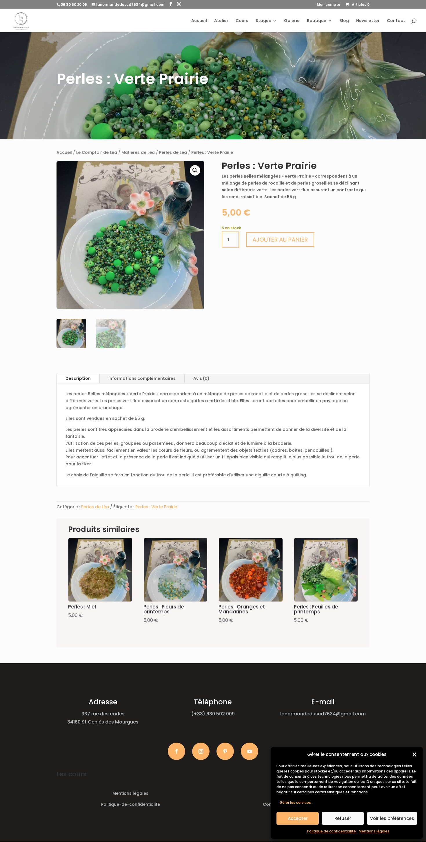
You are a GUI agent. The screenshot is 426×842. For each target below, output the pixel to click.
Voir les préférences (392, 818)
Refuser (342, 818)
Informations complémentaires (142, 378)
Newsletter (368, 21)
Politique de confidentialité (331, 831)
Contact (396, 21)
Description (78, 378)
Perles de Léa (173, 152)
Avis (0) (201, 378)
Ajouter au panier (280, 240)
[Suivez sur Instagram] (201, 751)
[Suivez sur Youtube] (249, 751)
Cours (242, 21)
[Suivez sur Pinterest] (225, 751)
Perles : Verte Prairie (156, 507)
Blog (344, 21)
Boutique (316, 21)
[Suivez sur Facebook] (176, 751)
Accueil (199, 21)
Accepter (298, 818)
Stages (263, 21)
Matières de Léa (138, 152)
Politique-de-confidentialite (130, 804)
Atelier (221, 21)
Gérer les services (295, 802)
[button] (414, 754)
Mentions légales (374, 831)
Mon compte (328, 5)
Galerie (292, 21)
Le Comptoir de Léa (96, 152)
